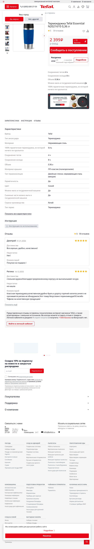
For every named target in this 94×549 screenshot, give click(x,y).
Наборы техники (31, 520)
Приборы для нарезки (33, 496)
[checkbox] (6, 377)
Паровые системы (32, 452)
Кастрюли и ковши (11, 457)
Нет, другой (33, 19)
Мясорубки (30, 488)
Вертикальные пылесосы (56, 449)
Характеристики (12, 121)
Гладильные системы (33, 446)
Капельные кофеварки (12, 501)
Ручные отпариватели (33, 460)
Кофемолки (8, 504)
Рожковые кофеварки (12, 495)
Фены (7, 520)
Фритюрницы (73, 479)
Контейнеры (73, 496)
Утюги (28, 455)
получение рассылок (26, 377)
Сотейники (8, 460)
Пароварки (73, 471)
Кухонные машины (32, 499)
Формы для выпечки (76, 501)
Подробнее (81, 60)
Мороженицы (30, 493)
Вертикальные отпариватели (36, 457)
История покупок (40, 317)
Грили (71, 449)
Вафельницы (73, 466)
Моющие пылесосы (54, 452)
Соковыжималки (31, 507)
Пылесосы (52, 443)
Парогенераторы (32, 449)
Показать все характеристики (18, 213)
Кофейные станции (11, 498)
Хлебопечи (73, 474)
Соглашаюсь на (20, 376)
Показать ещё (11, 304)
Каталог (13, 6)
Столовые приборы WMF (77, 504)
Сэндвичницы (74, 463)
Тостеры (72, 460)
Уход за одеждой (33, 443)
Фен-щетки (8, 523)
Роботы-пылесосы (54, 446)
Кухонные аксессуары (78, 484)
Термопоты (51, 490)
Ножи (71, 488)
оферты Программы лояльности (15, 383)
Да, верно (14, 19)
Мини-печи (73, 476)
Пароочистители (53, 468)
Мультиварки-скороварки (77, 457)
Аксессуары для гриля (76, 452)
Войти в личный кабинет (21, 323)
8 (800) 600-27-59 (29, 6)
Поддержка (11, 403)
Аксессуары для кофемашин (14, 506)
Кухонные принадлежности (78, 490)
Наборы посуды (10, 449)
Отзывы (37, 121)
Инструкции (26, 121)
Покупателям (12, 396)
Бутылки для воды (75, 499)
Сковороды (8, 446)
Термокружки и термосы (45, 13)
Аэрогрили (72, 446)
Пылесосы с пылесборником (57, 465)
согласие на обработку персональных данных (23, 380)
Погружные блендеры (33, 501)
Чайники (51, 488)
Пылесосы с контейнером (56, 462)
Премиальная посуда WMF (13, 468)
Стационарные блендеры (34, 504)
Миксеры (29, 490)
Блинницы (72, 468)
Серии (7, 465)
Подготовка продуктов (35, 484)
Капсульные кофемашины (13, 493)
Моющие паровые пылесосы (57, 460)
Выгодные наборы (33, 517)
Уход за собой (10, 517)
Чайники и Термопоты (56, 484)
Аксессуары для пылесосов (57, 471)
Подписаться (37, 371)
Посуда (8, 443)
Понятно (47, 536)
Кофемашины (10, 484)
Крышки (7, 462)
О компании (11, 409)
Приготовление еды (77, 443)
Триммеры (8, 542)
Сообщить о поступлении (69, 50)
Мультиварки (73, 455)
